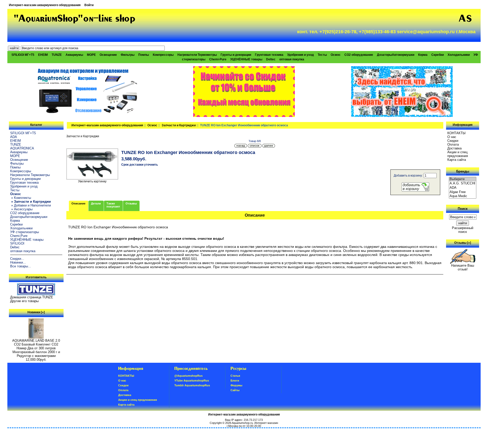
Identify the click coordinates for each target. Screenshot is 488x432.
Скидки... (17, 259)
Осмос (152, 125)
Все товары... (20, 266)
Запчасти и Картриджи (179, 125)
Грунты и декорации (236, 55)
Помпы (143, 55)
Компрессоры (163, 55)
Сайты (235, 390)
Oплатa (453, 144)
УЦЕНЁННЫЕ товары (246, 59)
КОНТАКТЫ (456, 133)
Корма (423, 55)
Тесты (322, 55)
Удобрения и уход (300, 55)
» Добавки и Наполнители (30, 205)
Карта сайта (456, 160)
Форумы (236, 385)
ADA (13, 137)
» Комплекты (20, 198)
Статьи (235, 375)
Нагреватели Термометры (197, 55)
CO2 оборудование (358, 55)
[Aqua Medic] (462, 196)
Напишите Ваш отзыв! (462, 267)
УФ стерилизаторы (24, 232)
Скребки (437, 55)
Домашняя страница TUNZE (31, 297)
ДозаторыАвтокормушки (395, 55)
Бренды (462, 171)
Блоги (235, 380)
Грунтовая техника (269, 55)
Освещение (108, 55)
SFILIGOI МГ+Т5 (22, 55)
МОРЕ (91, 55)
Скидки (452, 141)
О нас (451, 137)
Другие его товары (24, 301)
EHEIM (43, 55)
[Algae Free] (462, 192)
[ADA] (462, 188)
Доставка (454, 148)
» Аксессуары (21, 209)
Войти (89, 5)
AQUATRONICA (22, 148)
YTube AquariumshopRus (191, 380)
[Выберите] (462, 179)
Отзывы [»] (462, 243)
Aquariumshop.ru (242, 422)
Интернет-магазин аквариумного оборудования (45, 5)
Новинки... (18, 262)
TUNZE (57, 55)
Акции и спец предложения (457, 154)
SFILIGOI (17, 243)
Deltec (271, 59)
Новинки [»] (36, 312)
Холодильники (459, 55)
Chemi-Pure (217, 59)
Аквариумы (74, 55)
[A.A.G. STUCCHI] (462, 183)
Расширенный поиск (462, 230)
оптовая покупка (291, 59)
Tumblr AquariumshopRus (192, 385)
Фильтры (127, 55)
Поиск (463, 209)
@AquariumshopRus (188, 375)
